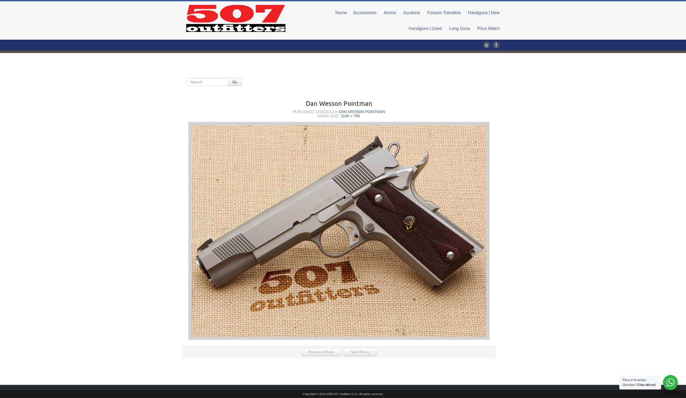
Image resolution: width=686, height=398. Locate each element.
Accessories (364, 12)
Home (341, 12)
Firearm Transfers (444, 12)
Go (234, 82)
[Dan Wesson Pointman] (339, 231)
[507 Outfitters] (235, 18)
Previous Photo (321, 352)
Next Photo (360, 352)
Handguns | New (484, 12)
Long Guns (459, 28)
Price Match (488, 28)
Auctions (411, 12)
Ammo (390, 12)
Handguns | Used (425, 28)
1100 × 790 (350, 116)
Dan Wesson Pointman (362, 112)
